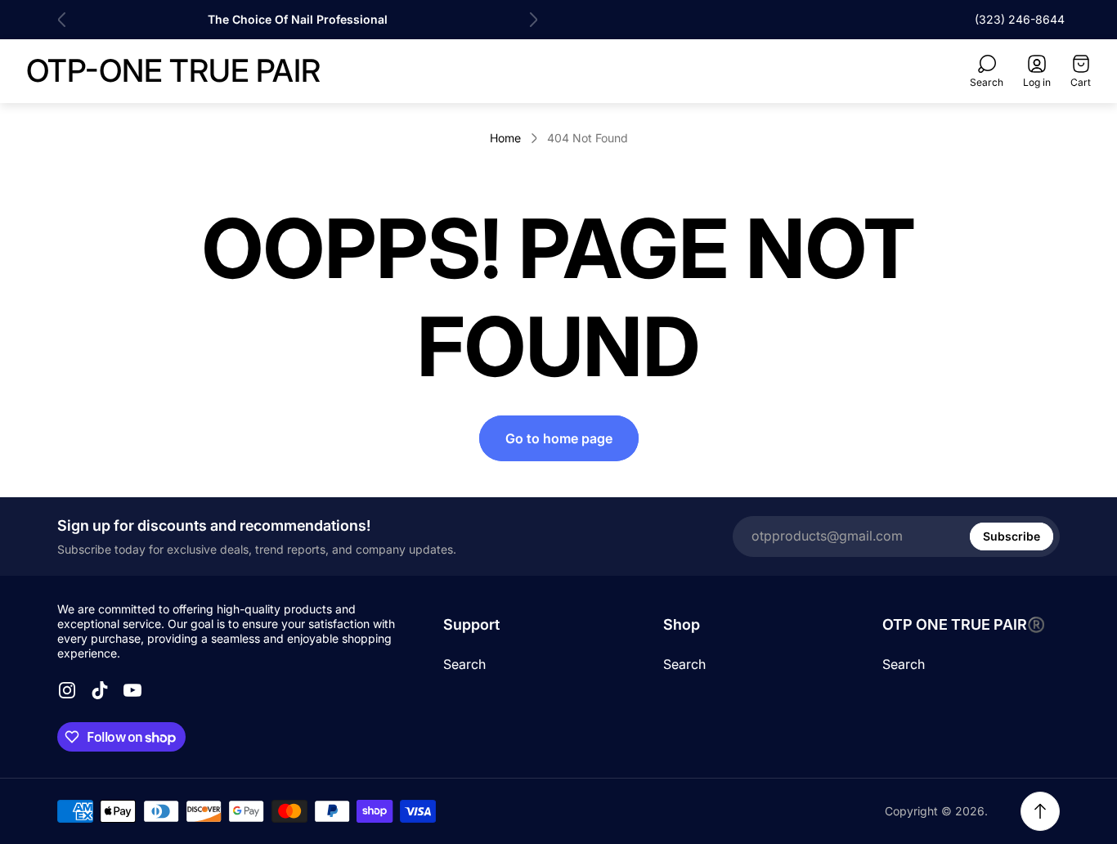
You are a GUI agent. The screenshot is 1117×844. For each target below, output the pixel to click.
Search (464, 664)
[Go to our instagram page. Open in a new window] (67, 690)
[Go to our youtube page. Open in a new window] (132, 690)
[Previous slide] (62, 19)
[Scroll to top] (1040, 811)
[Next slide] (533, 19)
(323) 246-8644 (1020, 19)
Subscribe (1011, 536)
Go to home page (558, 438)
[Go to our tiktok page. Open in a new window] (100, 690)
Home (505, 138)
